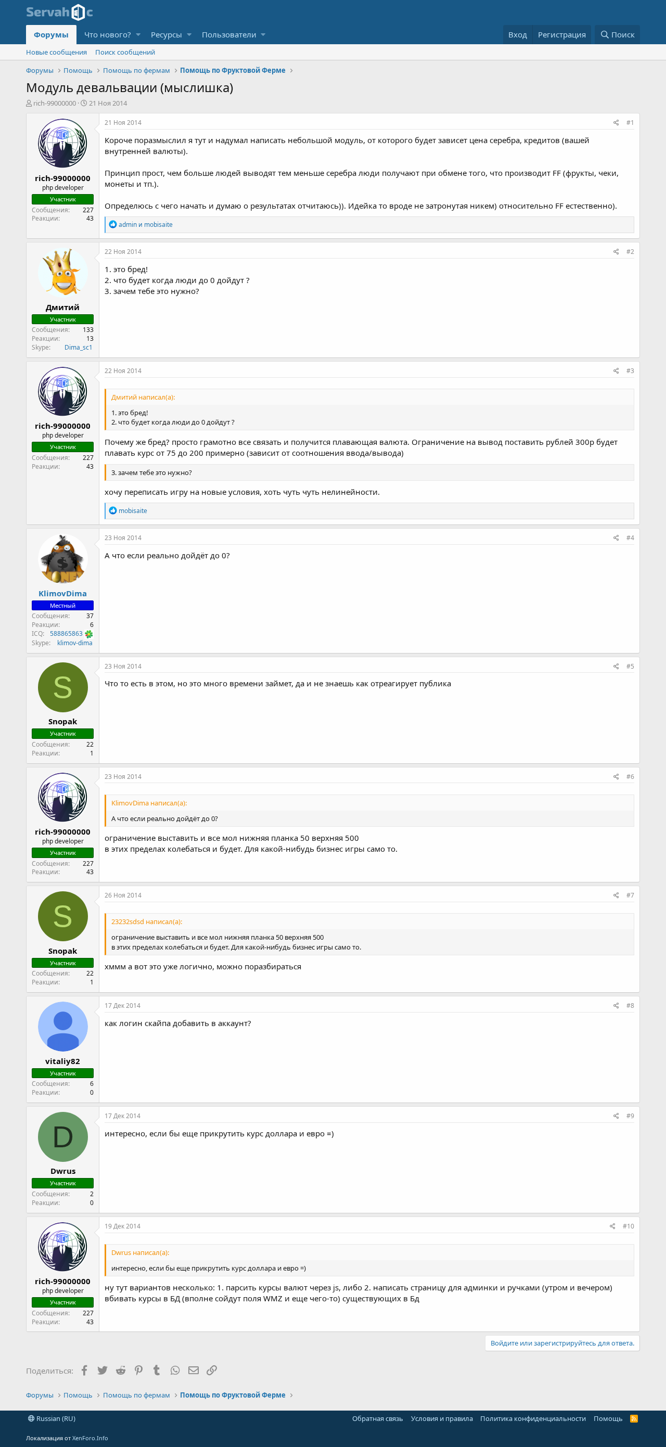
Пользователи (229, 34)
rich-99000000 (54, 103)
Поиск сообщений (125, 52)
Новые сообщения (56, 52)
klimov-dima (74, 642)
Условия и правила (442, 1418)
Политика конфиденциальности (533, 1418)
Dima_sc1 (78, 347)
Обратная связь (377, 1418)
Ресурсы (166, 34)
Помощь (608, 1418)
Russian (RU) (55, 1418)
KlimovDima (63, 593)
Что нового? (107, 34)
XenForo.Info (90, 1438)
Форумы (51, 34)
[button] (138, 34)
